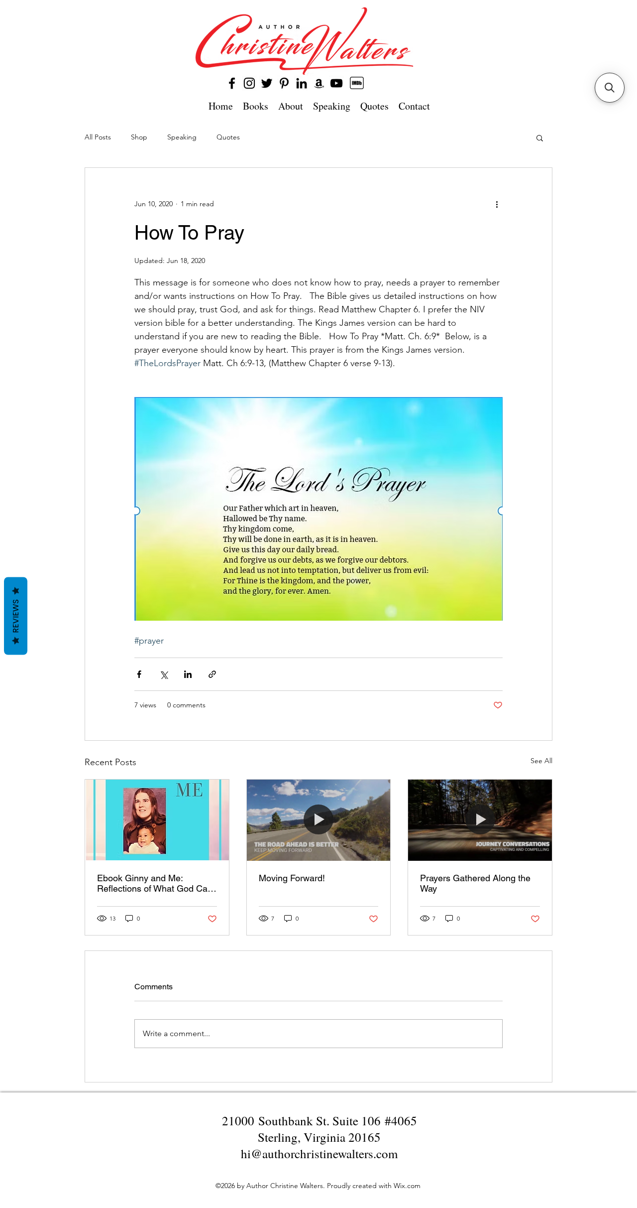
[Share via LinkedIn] (188, 674)
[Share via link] (212, 674)
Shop (139, 137)
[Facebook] (231, 83)
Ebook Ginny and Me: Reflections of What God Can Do (154, 883)
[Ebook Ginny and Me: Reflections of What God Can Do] (157, 820)
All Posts (98, 137)
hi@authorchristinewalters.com (319, 1153)
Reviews (15, 616)
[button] (539, 137)
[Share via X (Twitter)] (163, 674)
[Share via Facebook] (139, 674)
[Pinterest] (284, 83)
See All (541, 760)
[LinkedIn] (301, 83)
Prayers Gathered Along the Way (475, 883)
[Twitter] (266, 83)
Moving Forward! (292, 878)
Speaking (182, 137)
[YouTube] (336, 83)
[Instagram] (249, 83)
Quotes (228, 137)
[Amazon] (319, 83)
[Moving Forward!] (319, 820)
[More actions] (497, 204)
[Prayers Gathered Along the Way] (480, 820)
